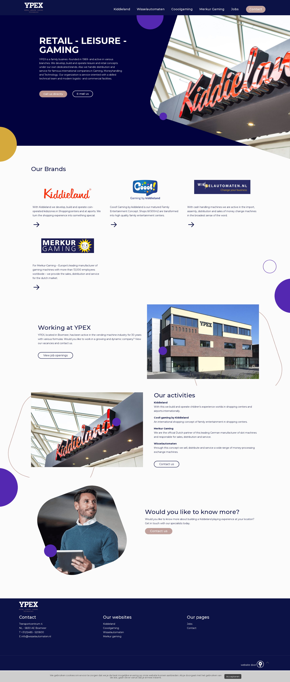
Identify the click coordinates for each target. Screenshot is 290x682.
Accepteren (232, 676)
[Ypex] (34, 7)
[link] (68, 193)
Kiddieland (109, 623)
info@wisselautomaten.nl (36, 636)
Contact (255, 9)
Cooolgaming (111, 628)
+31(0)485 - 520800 (32, 632)
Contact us (158, 531)
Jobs (189, 623)
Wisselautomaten (113, 632)
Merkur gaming (112, 636)
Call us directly (53, 93)
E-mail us (83, 93)
